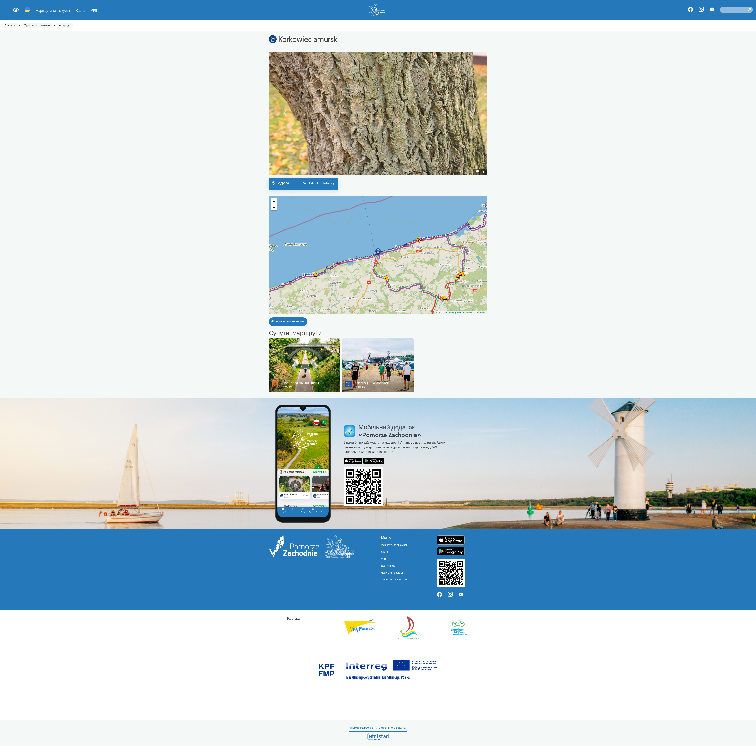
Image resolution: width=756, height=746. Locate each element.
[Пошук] (749, 9)
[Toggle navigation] (6, 9)
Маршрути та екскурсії (53, 10)
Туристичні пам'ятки (37, 25)
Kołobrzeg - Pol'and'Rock (372, 383)
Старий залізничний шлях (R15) (303, 383)
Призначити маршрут (289, 321)
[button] (285, 113)
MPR (93, 10)
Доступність (388, 565)
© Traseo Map (449, 312)
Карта (80, 10)
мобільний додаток (392, 572)
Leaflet (438, 312)
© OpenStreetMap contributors (471, 312)
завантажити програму (394, 579)
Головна (9, 25)
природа (64, 25)
